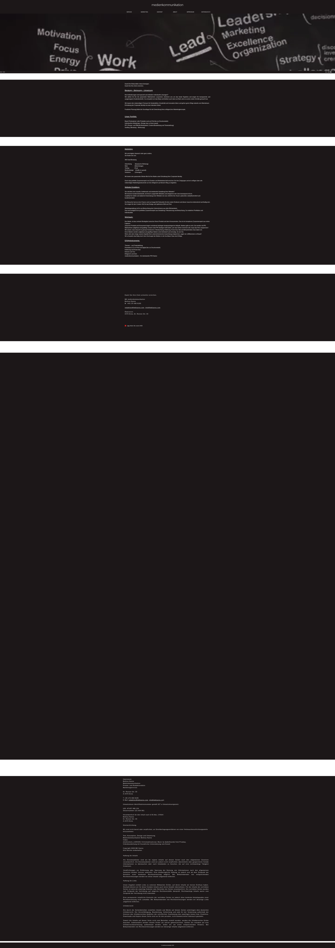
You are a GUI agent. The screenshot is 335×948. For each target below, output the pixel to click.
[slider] (332, 72)
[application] (167, 72)
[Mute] (329, 72)
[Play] (1, 72)
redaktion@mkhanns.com (134, 307)
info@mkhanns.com (152, 307)
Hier (128, 325)
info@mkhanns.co (156, 800)
